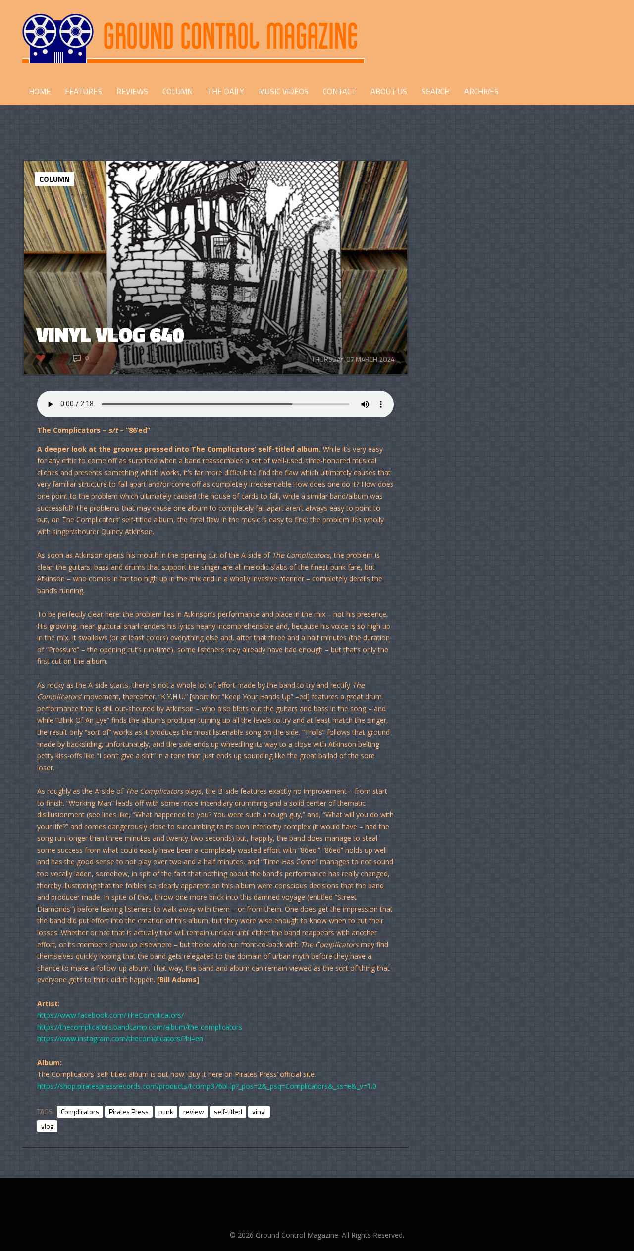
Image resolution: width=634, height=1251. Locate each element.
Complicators (80, 1111)
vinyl (259, 1111)
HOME (40, 91)
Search (436, 91)
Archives (481, 91)
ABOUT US (388, 91)
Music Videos (284, 91)
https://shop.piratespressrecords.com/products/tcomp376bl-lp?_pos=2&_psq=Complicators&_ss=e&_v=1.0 (206, 1086)
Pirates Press (129, 1111)
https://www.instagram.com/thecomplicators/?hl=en (120, 1038)
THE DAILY (225, 91)
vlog (47, 1126)
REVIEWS (132, 91)
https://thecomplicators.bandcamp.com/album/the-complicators (139, 1027)
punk (165, 1111)
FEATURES (83, 91)
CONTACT (339, 91)
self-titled (228, 1111)
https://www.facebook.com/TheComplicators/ (110, 1015)
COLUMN (177, 91)
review (193, 1111)
